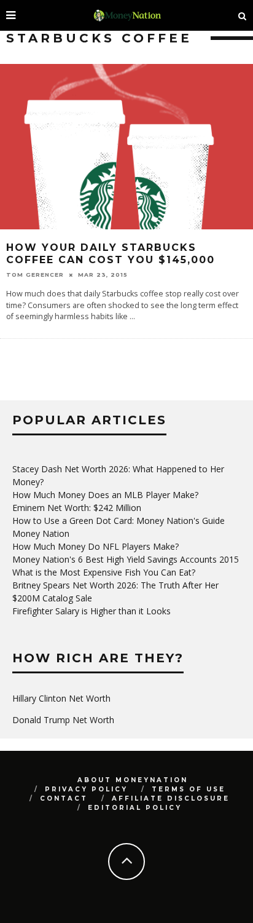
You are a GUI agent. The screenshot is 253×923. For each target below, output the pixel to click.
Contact (64, 798)
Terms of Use (188, 789)
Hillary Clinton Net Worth (61, 698)
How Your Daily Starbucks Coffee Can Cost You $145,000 (110, 254)
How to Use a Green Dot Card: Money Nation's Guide (118, 520)
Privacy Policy (86, 789)
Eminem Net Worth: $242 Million (76, 507)
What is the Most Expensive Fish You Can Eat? (103, 572)
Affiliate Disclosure (171, 798)
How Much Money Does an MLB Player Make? (105, 495)
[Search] (242, 15)
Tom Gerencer (35, 274)
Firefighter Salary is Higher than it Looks (91, 611)
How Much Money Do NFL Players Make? (95, 546)
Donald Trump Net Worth (63, 720)
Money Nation (40, 533)
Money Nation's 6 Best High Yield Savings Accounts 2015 (125, 559)
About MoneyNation (132, 780)
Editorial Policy (135, 808)
